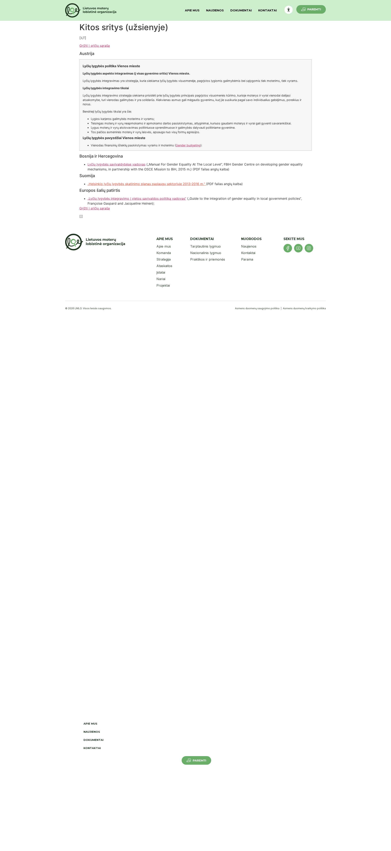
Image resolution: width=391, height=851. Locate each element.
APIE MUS (192, 10)
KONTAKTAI (267, 10)
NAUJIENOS (215, 10)
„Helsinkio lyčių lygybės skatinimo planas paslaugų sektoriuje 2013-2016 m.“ (147, 184)
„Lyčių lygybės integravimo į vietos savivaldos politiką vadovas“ (137, 198)
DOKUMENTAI (241, 10)
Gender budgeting (188, 145)
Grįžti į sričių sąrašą (94, 46)
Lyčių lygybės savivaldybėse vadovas (116, 164)
